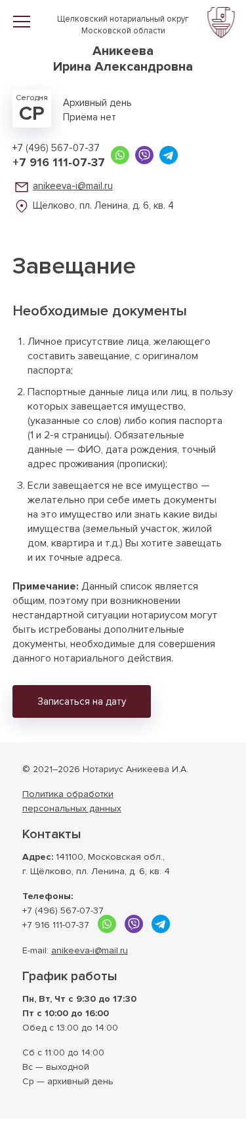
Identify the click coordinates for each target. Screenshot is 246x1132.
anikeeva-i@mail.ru (73, 186)
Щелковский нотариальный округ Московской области (123, 44)
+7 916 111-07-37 (58, 162)
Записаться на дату (81, 701)
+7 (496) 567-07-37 (56, 148)
